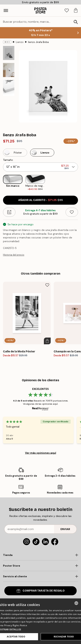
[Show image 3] (8, 88)
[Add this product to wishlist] (72, 212)
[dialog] (40, 621)
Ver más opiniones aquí (40, 453)
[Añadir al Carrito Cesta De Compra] (47, 341)
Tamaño (8, 160)
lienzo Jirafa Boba (38, 42)
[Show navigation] (6, 10)
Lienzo (20, 42)
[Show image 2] (8, 70)
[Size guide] (9, 212)
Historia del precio (13, 254)
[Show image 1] (8, 53)
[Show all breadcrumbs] (7, 42)
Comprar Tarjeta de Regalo (44, 590)
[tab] (66, 10)
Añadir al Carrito (40, 200)
